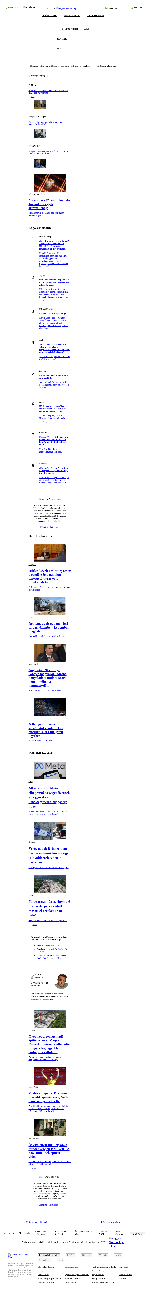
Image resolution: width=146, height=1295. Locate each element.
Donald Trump (45, 237)
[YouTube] (60, 964)
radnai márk (33, 664)
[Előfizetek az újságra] (111, 8)
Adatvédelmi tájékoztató (40, 1233)
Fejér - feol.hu (70, 1271)
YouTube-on (48, 958)
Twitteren (40, 952)
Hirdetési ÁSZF (103, 1233)
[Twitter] (50, 964)
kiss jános (32, 565)
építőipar (32, 1030)
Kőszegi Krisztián (46, 309)
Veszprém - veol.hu (125, 1275)
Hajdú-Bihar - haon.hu (72, 1279)
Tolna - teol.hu (123, 1267)
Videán (39, 958)
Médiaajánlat (24, 1233)
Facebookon (59, 949)
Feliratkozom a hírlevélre (106, 66)
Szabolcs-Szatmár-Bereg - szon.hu (103, 1282)
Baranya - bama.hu (44, 1271)
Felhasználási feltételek (61, 1233)
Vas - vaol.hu (123, 1271)
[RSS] (65, 964)
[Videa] (55, 964)
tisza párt (43, 371)
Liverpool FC (44, 464)
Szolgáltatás (44, 1260)
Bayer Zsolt (36, 974)
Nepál (31, 895)
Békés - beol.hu (43, 1275)
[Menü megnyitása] (137, 8)
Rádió (60, 1260)
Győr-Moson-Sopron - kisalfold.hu (77, 1275)
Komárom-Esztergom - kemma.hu (103, 1271)
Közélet (70, 1255)
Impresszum (8, 1233)
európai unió (39, 977)
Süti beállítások (137, 1233)
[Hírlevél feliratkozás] (34, 964)
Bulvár (118, 1255)
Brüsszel (32, 842)
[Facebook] (39, 964)
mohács (32, 617)
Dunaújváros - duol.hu (72, 1267)
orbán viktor (34, 146)
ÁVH (41, 340)
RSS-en (59, 958)
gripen (41, 402)
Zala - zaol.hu (123, 1279)
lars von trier (34, 1139)
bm (30, 718)
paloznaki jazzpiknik (37, 194)
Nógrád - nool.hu (98, 1275)
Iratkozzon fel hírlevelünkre (47, 945)
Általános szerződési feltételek (84, 1233)
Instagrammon (60, 955)
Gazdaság (86, 1255)
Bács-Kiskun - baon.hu (46, 1267)
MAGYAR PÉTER (72, 16)
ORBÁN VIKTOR (49, 16)
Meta (31, 782)
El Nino (32, 85)
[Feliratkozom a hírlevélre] (29, 8)
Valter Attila (33, 1087)
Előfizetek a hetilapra (48, 527)
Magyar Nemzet (70, 29)
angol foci (43, 275)
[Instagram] (44, 964)
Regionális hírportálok (49, 1255)
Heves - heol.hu (70, 1282)
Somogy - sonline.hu (99, 1279)
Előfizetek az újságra (110, 1222)
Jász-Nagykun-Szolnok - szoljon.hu (104, 1267)
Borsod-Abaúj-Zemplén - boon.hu (49, 1279)
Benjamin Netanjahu (38, 117)
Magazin (103, 1255)
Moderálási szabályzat (119, 1233)
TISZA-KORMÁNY (95, 16)
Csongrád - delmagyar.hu (46, 1282)
